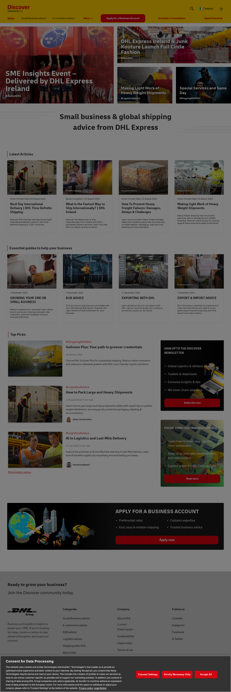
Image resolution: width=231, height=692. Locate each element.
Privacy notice (86, 688)
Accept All (206, 674)
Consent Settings (148, 674)
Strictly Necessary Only (177, 674)
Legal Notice (100, 688)
